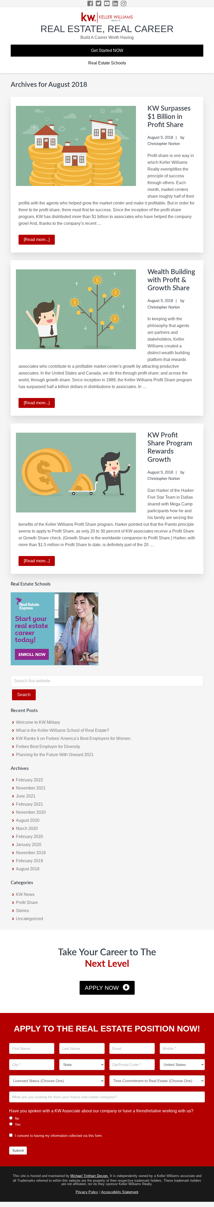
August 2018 (27, 869)
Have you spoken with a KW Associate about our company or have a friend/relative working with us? (101, 1111)
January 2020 (28, 844)
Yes (17, 1124)
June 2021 (25, 796)
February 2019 (29, 861)
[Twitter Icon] (99, 3)
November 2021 (31, 788)
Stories (22, 910)
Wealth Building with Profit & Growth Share (171, 280)
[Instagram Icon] (124, 3)
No (16, 1118)
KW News (25, 894)
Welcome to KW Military (38, 722)
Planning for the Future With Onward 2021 (55, 754)
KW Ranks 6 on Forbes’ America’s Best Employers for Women (73, 738)
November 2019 (31, 852)
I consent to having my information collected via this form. (58, 1136)
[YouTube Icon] (107, 3)
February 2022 (29, 780)
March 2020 (27, 828)
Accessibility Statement (120, 1192)
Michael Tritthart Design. (89, 1176)
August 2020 (27, 820)
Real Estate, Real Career (107, 28)
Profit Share (27, 902)
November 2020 (31, 812)
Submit (18, 1150)
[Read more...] (39, 241)
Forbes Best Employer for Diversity (48, 746)
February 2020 (29, 836)
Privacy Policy (87, 1192)
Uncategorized (29, 918)
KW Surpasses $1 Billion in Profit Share (169, 116)
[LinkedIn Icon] (115, 3)
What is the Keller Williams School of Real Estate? (62, 730)
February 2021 (29, 804)
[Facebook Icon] (90, 3)
